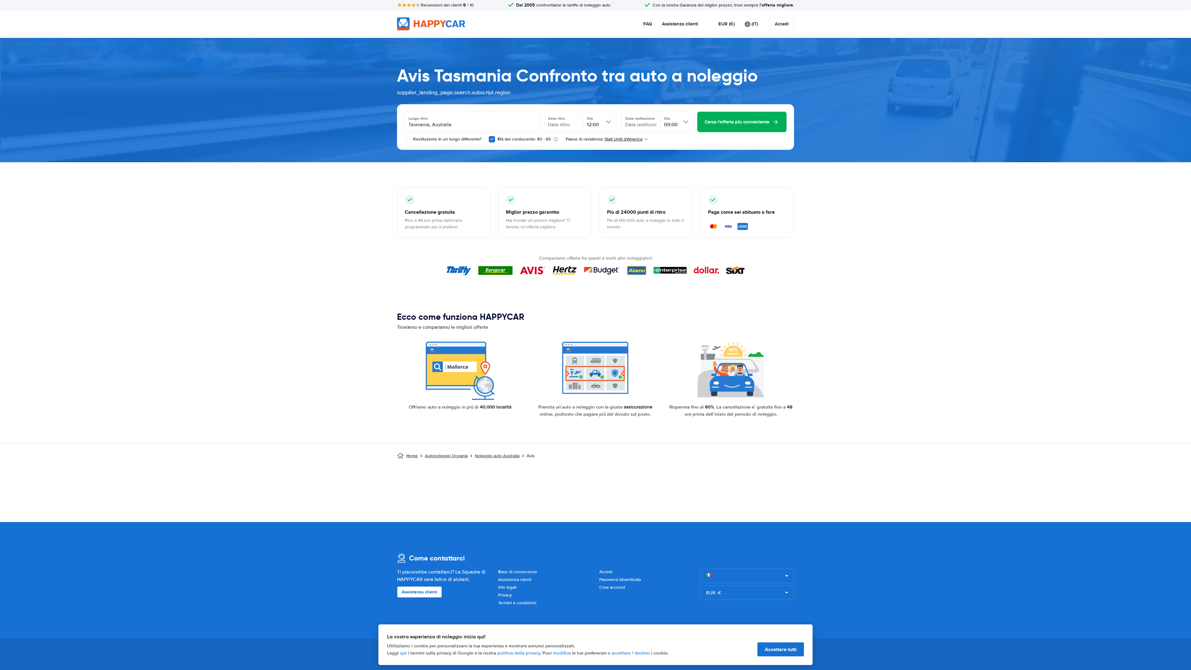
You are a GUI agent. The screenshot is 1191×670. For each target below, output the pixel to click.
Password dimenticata (620, 579)
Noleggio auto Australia (497, 455)
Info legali (507, 587)
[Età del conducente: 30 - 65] (492, 139)
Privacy (505, 595)
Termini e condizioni (517, 602)
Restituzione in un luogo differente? (446, 139)
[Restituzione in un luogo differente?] (407, 139)
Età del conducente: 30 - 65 (524, 139)
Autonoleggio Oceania (446, 455)
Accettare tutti (780, 649)
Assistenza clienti (680, 23)
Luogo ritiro (418, 118)
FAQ (647, 23)
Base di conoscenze (517, 571)
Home (412, 455)
